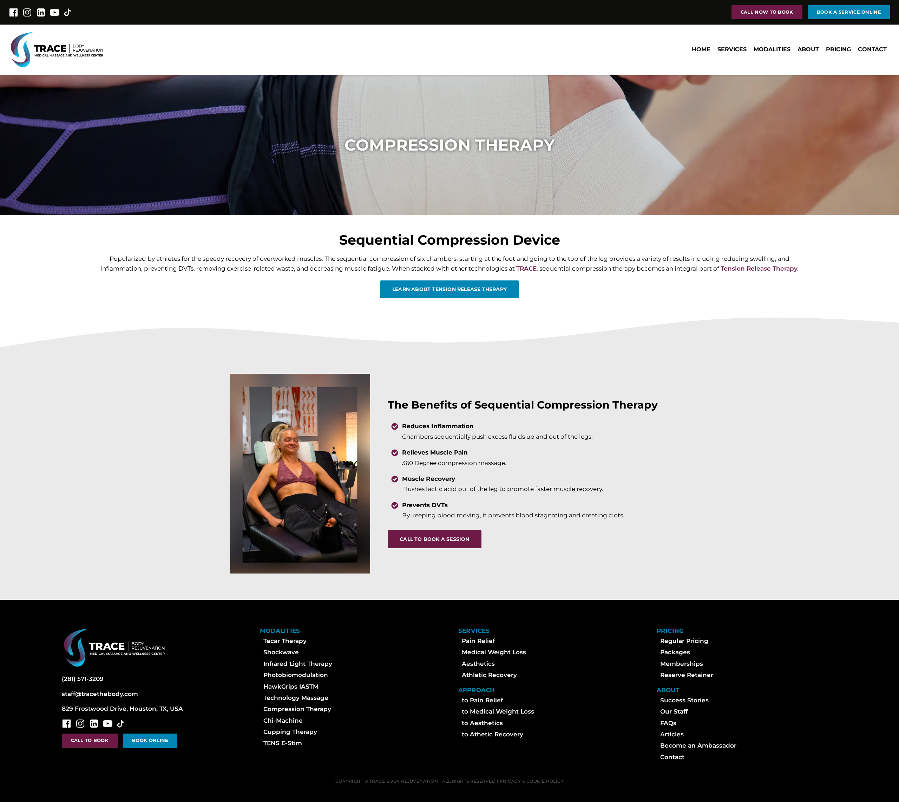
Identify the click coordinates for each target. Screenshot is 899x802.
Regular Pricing (684, 640)
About (808, 49)
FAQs (668, 723)
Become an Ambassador (698, 745)
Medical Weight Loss (494, 652)
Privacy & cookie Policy (532, 781)
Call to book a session (434, 539)
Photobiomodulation (295, 674)
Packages (675, 652)
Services (732, 49)
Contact (872, 49)
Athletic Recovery (489, 674)
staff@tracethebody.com (100, 693)
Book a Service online (849, 12)
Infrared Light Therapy (297, 663)
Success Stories (684, 700)
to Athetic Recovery (492, 734)
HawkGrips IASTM (291, 686)
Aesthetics (478, 663)
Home (701, 49)
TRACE (526, 268)
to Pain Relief (482, 700)
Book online (150, 740)
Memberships (681, 663)
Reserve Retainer (686, 674)
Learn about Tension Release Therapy (449, 289)
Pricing (838, 49)
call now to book (767, 12)
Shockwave (281, 652)
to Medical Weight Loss (498, 711)
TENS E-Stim (282, 743)
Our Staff (674, 711)
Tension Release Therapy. (760, 268)
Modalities (772, 49)
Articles (672, 734)
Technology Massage (295, 697)
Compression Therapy (297, 708)
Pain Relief (478, 640)
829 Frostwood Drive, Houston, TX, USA (122, 708)
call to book (90, 740)
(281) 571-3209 (83, 678)
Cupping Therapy (290, 731)
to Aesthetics (482, 723)
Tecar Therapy (285, 640)
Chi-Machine (283, 720)
